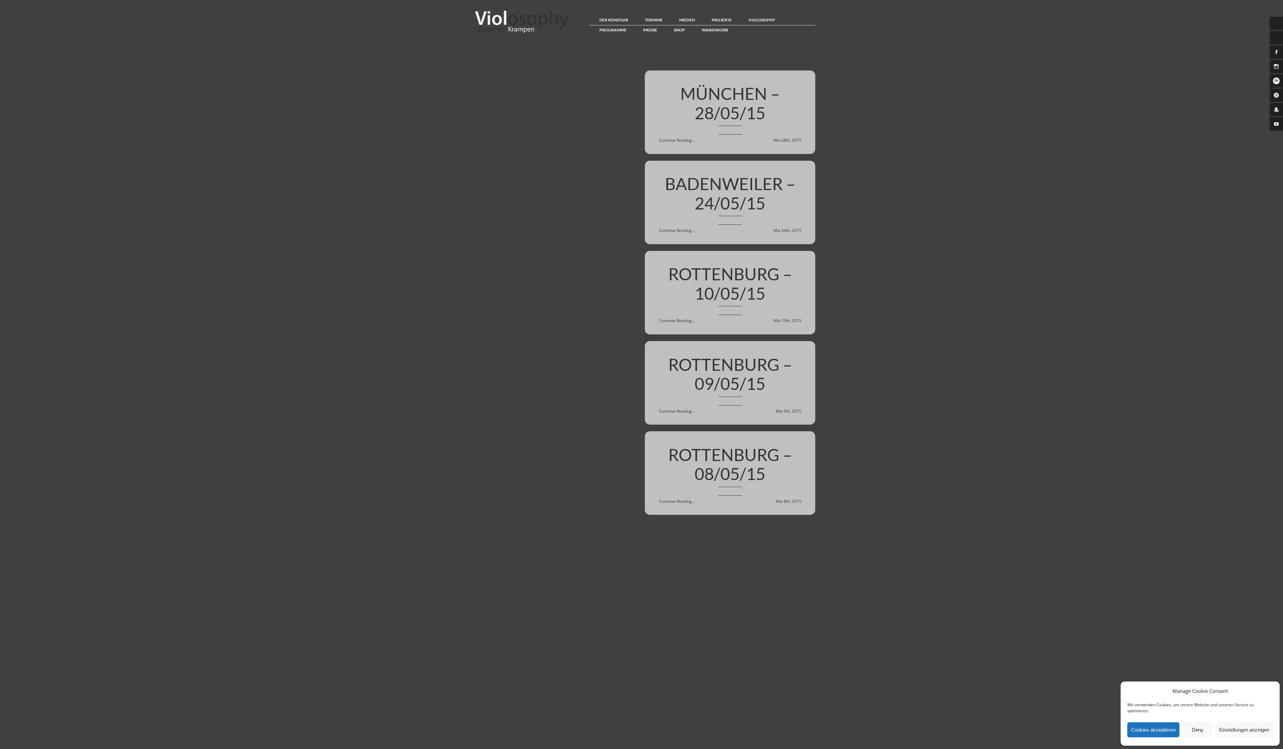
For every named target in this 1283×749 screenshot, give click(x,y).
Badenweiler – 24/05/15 (730, 193)
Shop (679, 29)
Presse (650, 29)
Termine (654, 19)
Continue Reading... (677, 140)
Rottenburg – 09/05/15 (730, 374)
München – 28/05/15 (730, 103)
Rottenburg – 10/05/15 (730, 283)
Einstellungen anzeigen (1244, 730)
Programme (612, 29)
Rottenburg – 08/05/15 (730, 464)
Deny (1197, 730)
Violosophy (761, 19)
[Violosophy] (520, 33)
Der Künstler (613, 19)
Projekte (722, 19)
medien (687, 19)
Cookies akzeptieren (1153, 730)
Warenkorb (715, 29)
